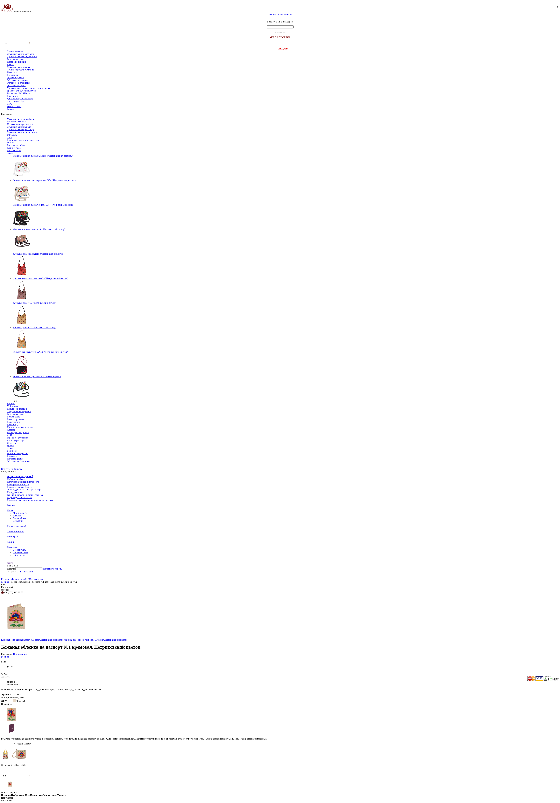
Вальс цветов (13, 422)
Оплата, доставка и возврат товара (24, 489)
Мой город (12, 406)
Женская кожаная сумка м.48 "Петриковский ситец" (39, 229)
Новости (17, 515)
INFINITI (11, 142)
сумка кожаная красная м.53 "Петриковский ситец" (38, 254)
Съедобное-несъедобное (19, 411)
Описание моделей (20, 476)
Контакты (12, 547)
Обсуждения (19, 555)
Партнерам (12, 536)
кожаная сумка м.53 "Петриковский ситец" (34, 327)
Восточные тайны (16, 145)
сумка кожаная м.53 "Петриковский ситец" (34, 303)
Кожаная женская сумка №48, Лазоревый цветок (37, 376)
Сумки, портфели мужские (20, 69)
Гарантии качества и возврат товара (25, 495)
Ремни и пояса (14, 106)
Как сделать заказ (15, 492)
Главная (11, 505)
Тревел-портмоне (15, 77)
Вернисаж (12, 451)
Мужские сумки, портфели (20, 119)
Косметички (13, 75)
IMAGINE (12, 135)
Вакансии (18, 521)
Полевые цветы (15, 458)
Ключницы (12, 96)
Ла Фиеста (12, 456)
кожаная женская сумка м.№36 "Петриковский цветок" (40, 352)
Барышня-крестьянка (17, 437)
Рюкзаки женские (16, 59)
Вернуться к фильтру (11, 469)
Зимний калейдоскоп (17, 453)
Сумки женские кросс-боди (20, 54)
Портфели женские (16, 62)
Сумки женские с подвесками (22, 56)
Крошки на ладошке (17, 409)
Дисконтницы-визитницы (20, 98)
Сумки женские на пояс (19, 67)
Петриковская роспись (14, 151)
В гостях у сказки (15, 419)
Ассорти (11, 430)
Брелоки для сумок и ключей (21, 90)
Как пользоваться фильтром (21, 487)
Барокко (11, 403)
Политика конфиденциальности (23, 482)
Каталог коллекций (16, 526)
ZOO (9, 435)
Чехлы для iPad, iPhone (18, 93)
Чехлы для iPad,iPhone (18, 432)
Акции (10, 542)
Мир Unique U (20, 513)
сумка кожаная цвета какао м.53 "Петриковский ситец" (40, 278)
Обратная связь (20, 552)
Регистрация (26, 571)
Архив (10, 448)
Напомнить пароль (52, 568)
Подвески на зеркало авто (20, 124)
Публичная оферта (16, 479)
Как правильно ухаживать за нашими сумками (30, 500)
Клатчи (10, 64)
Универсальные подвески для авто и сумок (28, 88)
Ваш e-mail (12, 565)
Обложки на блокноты (18, 83)
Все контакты (19, 550)
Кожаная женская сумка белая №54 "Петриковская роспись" (43, 156)
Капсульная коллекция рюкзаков (23, 140)
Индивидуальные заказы (19, 497)
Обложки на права (16, 85)
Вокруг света (13, 416)
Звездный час (19, 518)
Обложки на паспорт (17, 80)
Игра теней (12, 443)
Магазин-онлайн (22, 11)
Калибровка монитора (18, 484)
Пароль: (11, 568)
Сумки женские (15, 51)
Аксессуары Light (15, 101)
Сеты (9, 104)
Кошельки (12, 72)
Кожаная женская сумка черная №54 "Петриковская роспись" (43, 205)
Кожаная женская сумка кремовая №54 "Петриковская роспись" (45, 180)
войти (10, 563)
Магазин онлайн (19, 579)
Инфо (10, 510)
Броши (10, 109)
